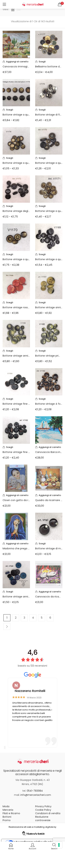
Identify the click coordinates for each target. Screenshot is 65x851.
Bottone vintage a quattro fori (16, 163)
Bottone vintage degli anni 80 (16, 211)
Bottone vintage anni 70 (49, 307)
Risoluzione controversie (42, 818)
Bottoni (7, 817)
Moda (6, 806)
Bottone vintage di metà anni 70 (49, 548)
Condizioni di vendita (47, 813)
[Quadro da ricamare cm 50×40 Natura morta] (49, 478)
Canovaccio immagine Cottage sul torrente (16, 66)
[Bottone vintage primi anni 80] (49, 333)
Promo (7, 820)
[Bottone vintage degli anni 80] (16, 189)
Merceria (8, 810)
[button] (59, 4)
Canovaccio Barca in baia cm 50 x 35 (49, 452)
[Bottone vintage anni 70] (49, 285)
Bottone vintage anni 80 (16, 596)
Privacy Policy (43, 806)
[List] (18, 9)
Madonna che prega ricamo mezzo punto (16, 548)
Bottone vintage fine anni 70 (16, 404)
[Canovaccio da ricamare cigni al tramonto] (49, 574)
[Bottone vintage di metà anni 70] (49, 526)
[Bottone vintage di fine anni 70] (49, 92)
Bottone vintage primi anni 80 (49, 355)
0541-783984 (35, 790)
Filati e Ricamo (11, 813)
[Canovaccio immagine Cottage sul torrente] (16, 44)
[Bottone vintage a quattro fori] (16, 140)
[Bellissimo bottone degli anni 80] (49, 44)
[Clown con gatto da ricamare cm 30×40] (16, 478)
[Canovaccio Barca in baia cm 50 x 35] (49, 430)
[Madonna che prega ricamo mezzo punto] (16, 526)
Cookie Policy (43, 810)
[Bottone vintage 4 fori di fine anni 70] (49, 381)
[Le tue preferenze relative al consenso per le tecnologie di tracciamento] (59, 845)
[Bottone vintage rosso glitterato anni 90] (16, 285)
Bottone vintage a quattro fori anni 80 (16, 114)
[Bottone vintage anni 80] (16, 574)
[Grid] (13, 9)
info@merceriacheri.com (35, 795)
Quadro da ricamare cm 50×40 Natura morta (49, 500)
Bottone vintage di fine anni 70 (49, 114)
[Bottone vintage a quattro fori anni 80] (16, 92)
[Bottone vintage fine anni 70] (16, 381)
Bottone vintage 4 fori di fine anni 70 (49, 404)
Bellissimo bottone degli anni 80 (49, 66)
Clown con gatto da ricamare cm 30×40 (16, 500)
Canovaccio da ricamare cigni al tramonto (49, 596)
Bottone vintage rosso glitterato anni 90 (16, 307)
